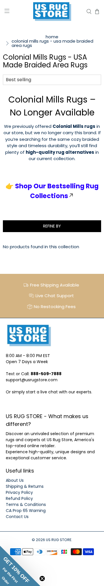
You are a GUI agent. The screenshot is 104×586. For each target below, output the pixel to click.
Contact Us (17, 516)
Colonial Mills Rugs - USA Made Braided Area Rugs (52, 43)
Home (52, 37)
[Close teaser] (42, 578)
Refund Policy (19, 498)
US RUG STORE (58, 539)
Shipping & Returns (25, 486)
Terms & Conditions (26, 504)
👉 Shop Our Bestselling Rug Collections (52, 190)
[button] (20, 566)
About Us (15, 480)
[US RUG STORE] (52, 11)
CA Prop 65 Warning (26, 510)
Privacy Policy (19, 492)
